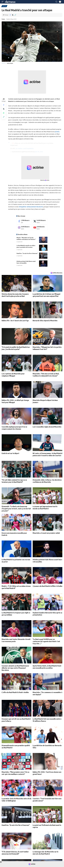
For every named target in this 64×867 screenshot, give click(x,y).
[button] (3, 1)
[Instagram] (24, 228)
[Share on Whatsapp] (4, 113)
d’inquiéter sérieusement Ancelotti (31, 207)
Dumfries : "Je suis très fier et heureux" (27, 253)
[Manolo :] (43, 240)
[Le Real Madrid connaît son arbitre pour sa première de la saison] (43, 248)
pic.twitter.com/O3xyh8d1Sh (25, 148)
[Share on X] (13, 15)
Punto (3, 19)
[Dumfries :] (43, 256)
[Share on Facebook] (10, 15)
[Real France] (11, 1)
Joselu (57, 131)
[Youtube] (40, 228)
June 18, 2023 (39, 152)
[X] (40, 221)
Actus (4, 6)
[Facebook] (24, 221)
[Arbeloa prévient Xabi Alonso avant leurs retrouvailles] (43, 263)
